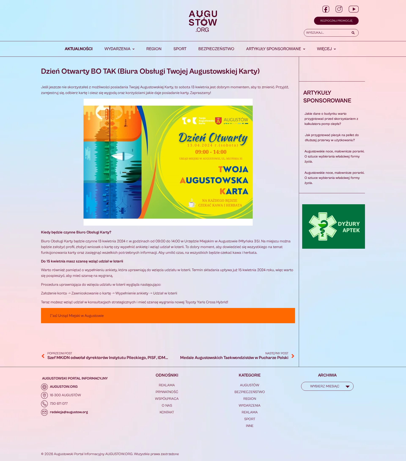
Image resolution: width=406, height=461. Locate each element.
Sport (180, 49)
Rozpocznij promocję (336, 20)
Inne (250, 426)
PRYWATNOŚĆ (167, 392)
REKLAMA (167, 385)
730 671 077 (59, 404)
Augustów (249, 385)
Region (154, 49)
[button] (119, 49)
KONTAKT (167, 412)
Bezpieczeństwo (216, 49)
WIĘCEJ (324, 49)
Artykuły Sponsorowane (273, 49)
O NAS (167, 405)
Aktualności (79, 49)
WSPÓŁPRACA (167, 399)
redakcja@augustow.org (69, 412)
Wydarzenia (117, 49)
